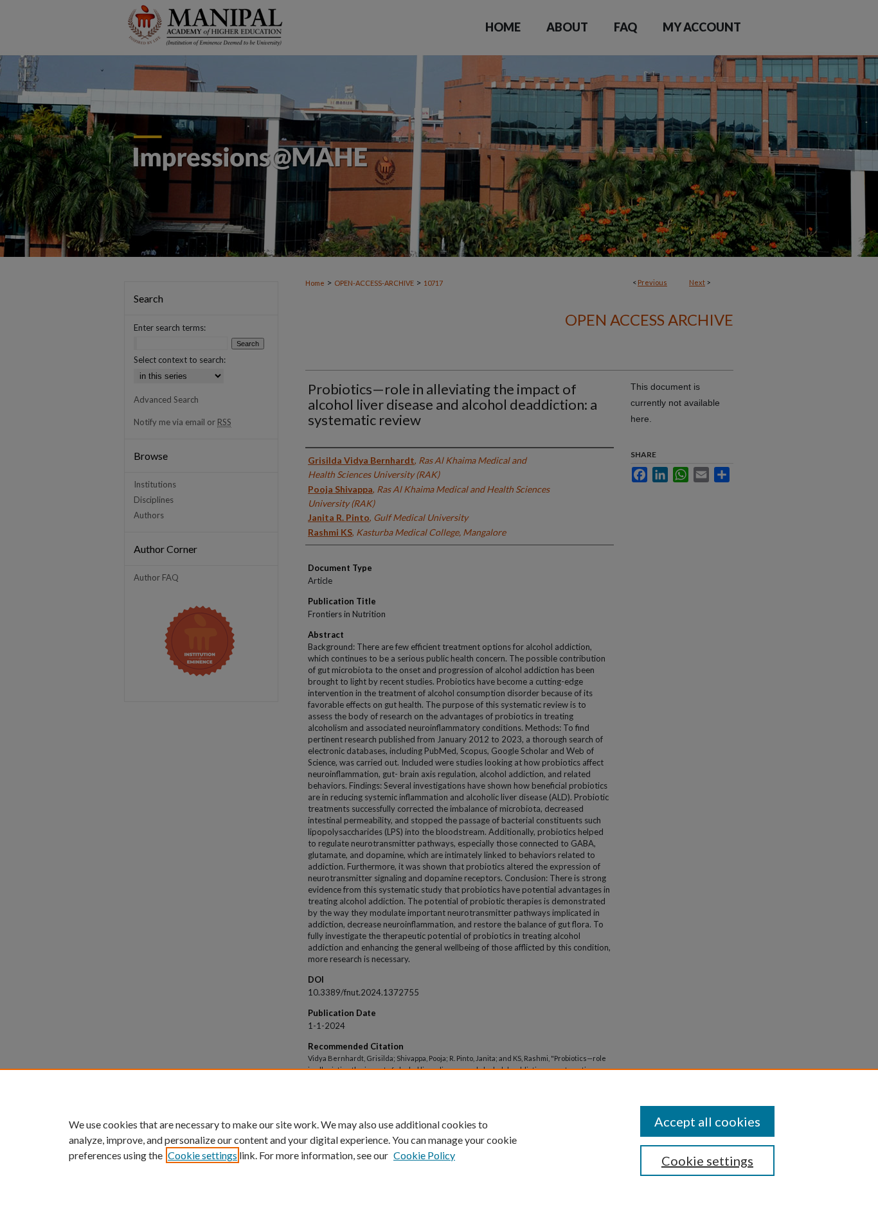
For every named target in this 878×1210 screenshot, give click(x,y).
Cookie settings (202, 1155)
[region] (439, 1139)
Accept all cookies (707, 1121)
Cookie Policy (424, 1155)
